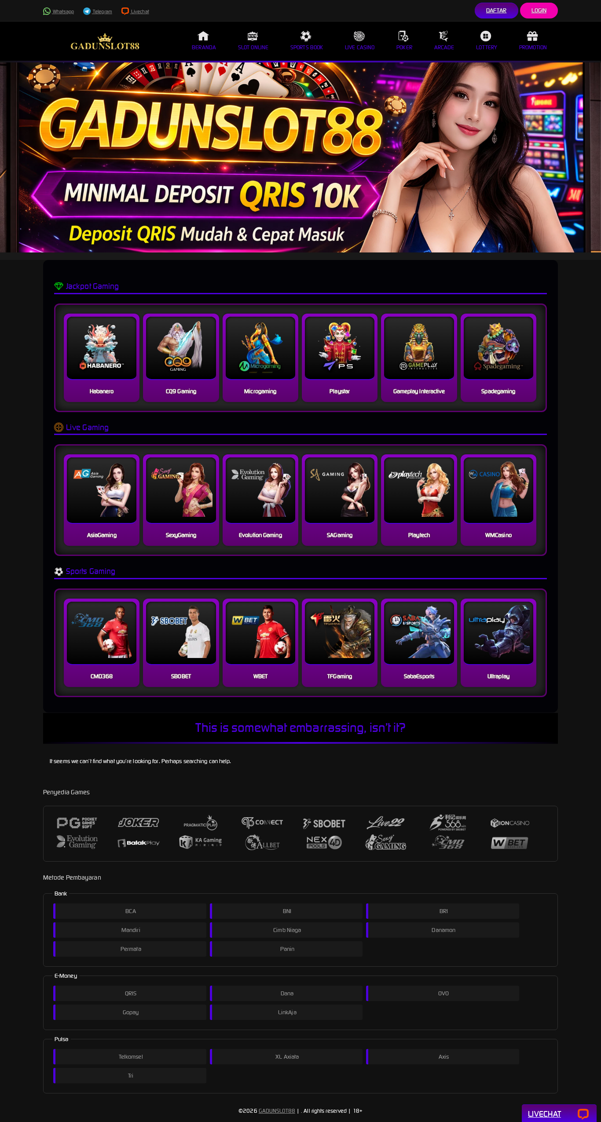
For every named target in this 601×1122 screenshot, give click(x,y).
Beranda (204, 47)
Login (539, 10)
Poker (404, 47)
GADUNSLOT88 (277, 1110)
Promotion (533, 47)
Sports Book (306, 47)
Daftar (496, 10)
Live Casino (359, 47)
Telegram (102, 11)
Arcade (444, 47)
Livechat (139, 11)
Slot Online (253, 47)
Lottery (486, 47)
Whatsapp (63, 11)
